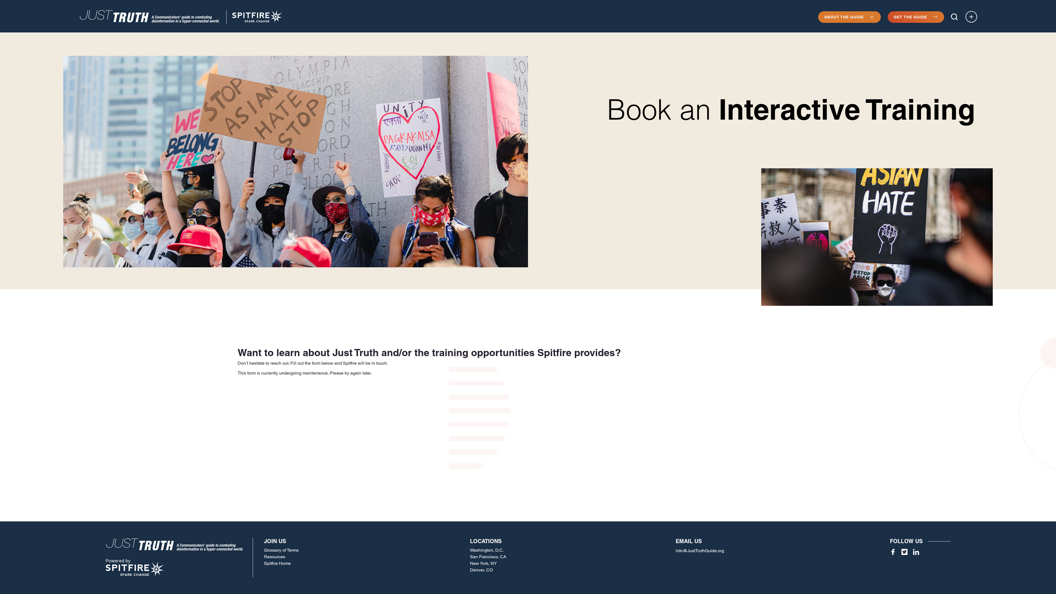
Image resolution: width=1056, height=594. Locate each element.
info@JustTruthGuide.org (700, 550)
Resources (274, 556)
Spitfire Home (277, 563)
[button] (954, 16)
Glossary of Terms (281, 550)
